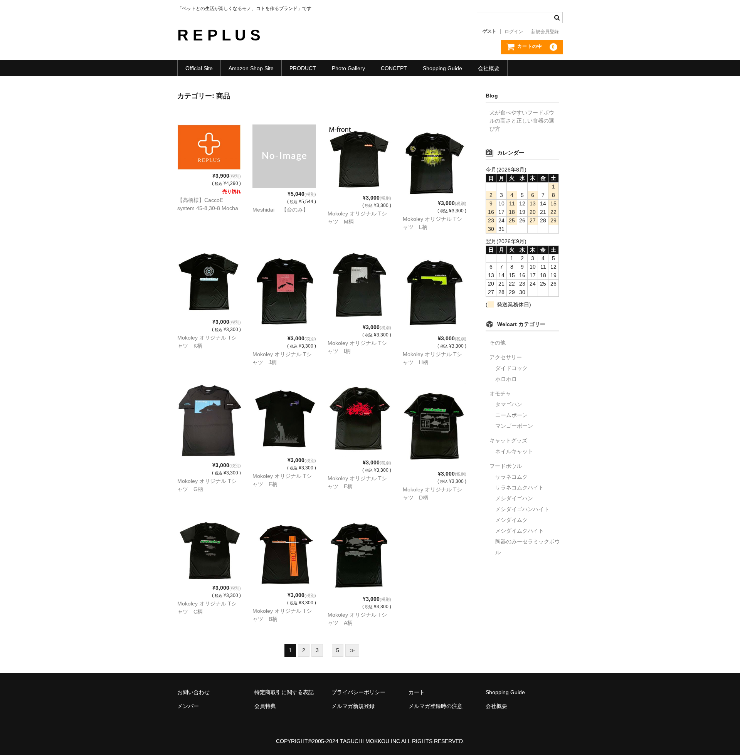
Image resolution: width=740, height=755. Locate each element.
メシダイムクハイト (519, 531)
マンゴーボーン (514, 426)
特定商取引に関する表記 (284, 692)
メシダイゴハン (514, 498)
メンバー (188, 706)
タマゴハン (508, 404)
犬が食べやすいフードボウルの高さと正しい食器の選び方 (521, 120)
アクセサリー (505, 357)
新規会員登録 (545, 31)
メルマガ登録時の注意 (435, 706)
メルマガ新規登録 (353, 706)
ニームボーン (511, 415)
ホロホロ (506, 379)
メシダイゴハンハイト (522, 509)
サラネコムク (511, 477)
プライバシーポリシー (358, 692)
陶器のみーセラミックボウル (527, 546)
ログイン (514, 31)
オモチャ (500, 393)
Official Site (199, 68)
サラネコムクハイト (519, 487)
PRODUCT (302, 68)
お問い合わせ (193, 692)
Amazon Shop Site (251, 68)
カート (417, 692)
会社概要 (489, 68)
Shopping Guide (442, 68)
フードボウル (505, 466)
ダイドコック (511, 368)
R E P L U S (219, 35)
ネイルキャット (514, 451)
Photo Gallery (348, 68)
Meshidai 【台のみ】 (280, 210)
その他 (497, 343)
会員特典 (265, 706)
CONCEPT (394, 68)
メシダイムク (511, 520)
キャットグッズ (508, 440)
